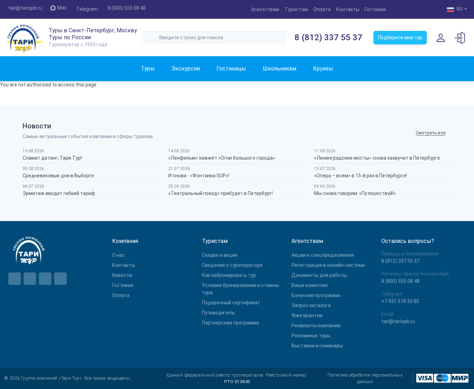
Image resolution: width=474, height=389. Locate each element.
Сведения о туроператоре (232, 265)
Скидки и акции (219, 255)
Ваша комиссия (309, 285)
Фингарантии (306, 315)
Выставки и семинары (317, 345)
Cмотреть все (431, 132)
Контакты (347, 9)
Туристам (296, 9)
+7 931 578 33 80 (400, 301)
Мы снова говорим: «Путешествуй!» (355, 193)
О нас (118, 255)
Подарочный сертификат (231, 302)
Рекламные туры (310, 335)
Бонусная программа (315, 295)
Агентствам (265, 9)
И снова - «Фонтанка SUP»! (198, 175)
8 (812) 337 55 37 (328, 37)
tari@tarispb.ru (25, 8)
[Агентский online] (460, 37)
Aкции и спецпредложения (322, 255)
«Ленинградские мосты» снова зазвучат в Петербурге (377, 158)
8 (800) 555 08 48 (127, 8)
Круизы (323, 68)
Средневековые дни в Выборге (58, 175)
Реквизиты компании (315, 325)
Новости (122, 275)
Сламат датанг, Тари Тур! (52, 158)
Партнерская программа (230, 322)
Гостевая (375, 9)
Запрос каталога (311, 305)
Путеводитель (218, 312)
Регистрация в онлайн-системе (328, 265)
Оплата (322, 9)
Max (62, 7)
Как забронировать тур (229, 275)
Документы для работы (319, 275)
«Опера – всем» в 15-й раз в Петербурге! (360, 175)
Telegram (87, 9)
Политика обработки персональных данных (365, 378)
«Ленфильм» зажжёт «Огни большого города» (221, 158)
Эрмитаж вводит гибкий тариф (59, 193)
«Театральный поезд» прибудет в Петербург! (220, 193)
